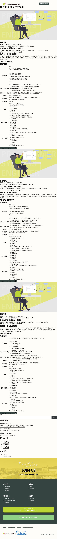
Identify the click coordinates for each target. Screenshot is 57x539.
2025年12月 (6, 443)
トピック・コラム (7, 456)
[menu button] (52, 3)
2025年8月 (6, 445)
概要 (31, 486)
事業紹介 (31, 484)
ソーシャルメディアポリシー (28, 527)
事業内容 (32, 488)
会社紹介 (5, 484)
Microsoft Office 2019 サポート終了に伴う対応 (12, 427)
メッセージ (7, 486)
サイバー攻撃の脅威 (5, 429)
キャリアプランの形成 (10, 500)
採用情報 (5, 496)
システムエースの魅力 (9, 498)
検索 (1, 415)
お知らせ (5, 454)
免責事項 (19, 527)
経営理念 (7, 488)
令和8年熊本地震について (6, 423)
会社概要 (7, 491)
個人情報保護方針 (11, 527)
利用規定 (4, 527)
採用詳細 (7, 502)
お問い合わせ (45, 4)
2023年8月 (6, 448)
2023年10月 (6, 446)
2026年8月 (6, 441)
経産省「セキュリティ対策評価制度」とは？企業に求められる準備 (16, 425)
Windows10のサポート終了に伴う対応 (10, 430)
